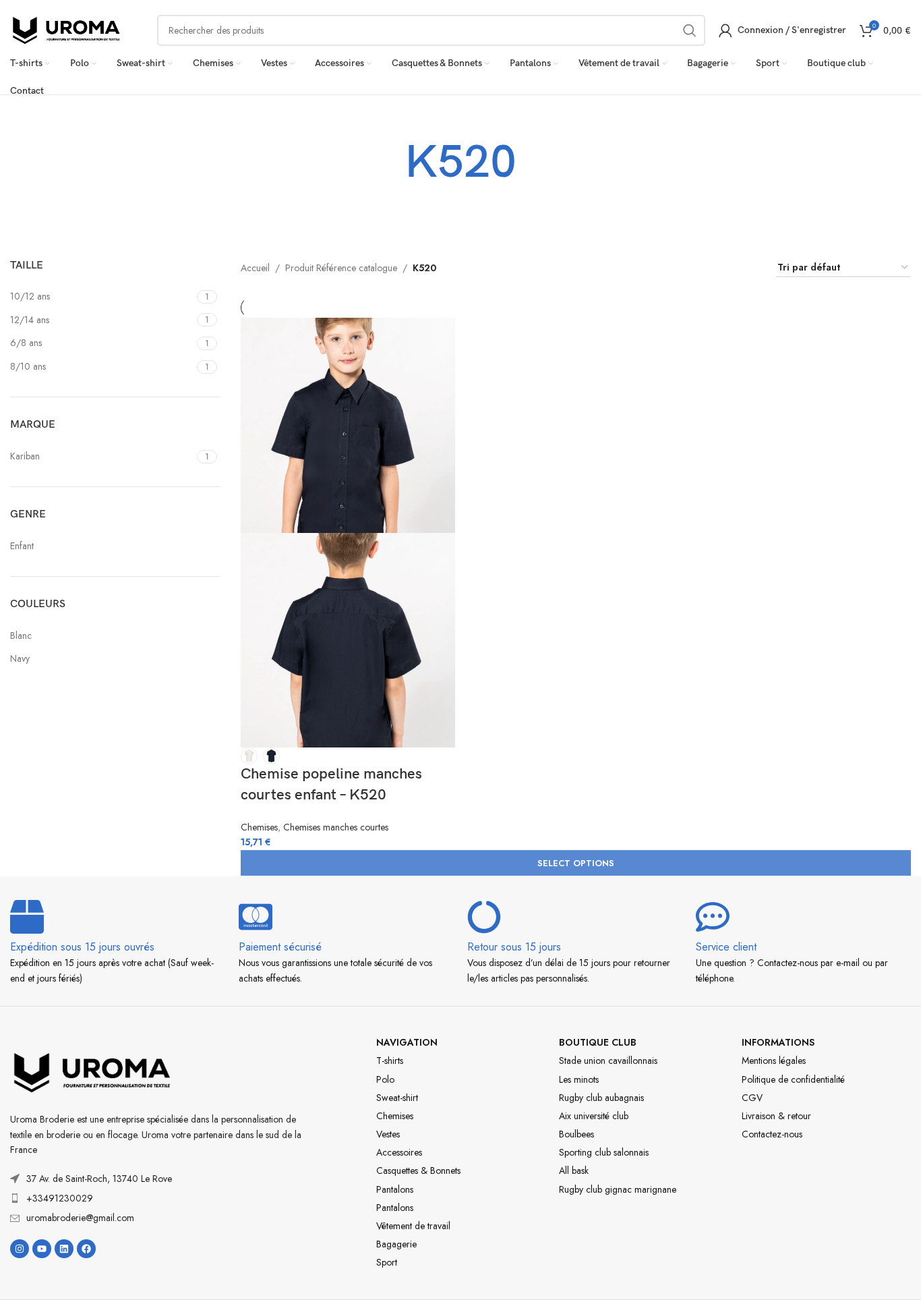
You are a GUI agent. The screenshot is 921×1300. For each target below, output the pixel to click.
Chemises (259, 827)
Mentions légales (774, 1060)
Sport (386, 1262)
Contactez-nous (772, 1134)
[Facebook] (86, 1248)
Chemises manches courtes (335, 827)
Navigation (407, 1042)
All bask (574, 1170)
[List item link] (158, 1198)
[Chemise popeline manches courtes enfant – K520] (348, 424)
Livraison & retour (776, 1116)
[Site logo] (66, 29)
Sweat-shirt (397, 1097)
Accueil (255, 268)
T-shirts (389, 1060)
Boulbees (576, 1134)
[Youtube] (41, 1248)
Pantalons (394, 1189)
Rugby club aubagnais (601, 1097)
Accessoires (399, 1152)
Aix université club (593, 1116)
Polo (385, 1079)
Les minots (579, 1079)
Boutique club (597, 1042)
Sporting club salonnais (604, 1152)
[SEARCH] (689, 30)
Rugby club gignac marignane (617, 1189)
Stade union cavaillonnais (608, 1060)
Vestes (388, 1134)
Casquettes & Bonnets (418, 1170)
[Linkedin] (64, 1248)
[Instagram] (19, 1248)
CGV (752, 1097)
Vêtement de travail (413, 1226)
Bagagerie (396, 1244)
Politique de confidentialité (793, 1079)
